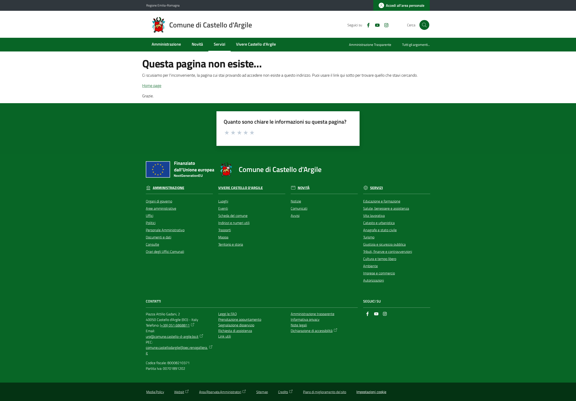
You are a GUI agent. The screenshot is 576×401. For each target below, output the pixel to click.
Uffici (149, 215)
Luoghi (223, 201)
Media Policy (155, 391)
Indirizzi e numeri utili (234, 222)
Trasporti (224, 230)
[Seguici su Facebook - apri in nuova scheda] (366, 24)
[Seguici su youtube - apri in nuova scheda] (375, 24)
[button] (424, 25)
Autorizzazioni (373, 280)
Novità (304, 187)
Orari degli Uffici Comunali (165, 251)
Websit (179, 391)
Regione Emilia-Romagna (163, 5)
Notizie (296, 201)
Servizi (376, 187)
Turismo (368, 237)
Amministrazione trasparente (312, 313)
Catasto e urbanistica (379, 222)
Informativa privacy (305, 319)
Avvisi (295, 215)
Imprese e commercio (379, 273)
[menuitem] (166, 44)
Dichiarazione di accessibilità (312, 330)
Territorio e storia (230, 244)
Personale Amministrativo (165, 230)
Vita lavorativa (374, 215)
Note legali (299, 325)
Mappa (223, 237)
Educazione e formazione (381, 201)
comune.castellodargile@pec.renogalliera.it (177, 350)
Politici (150, 222)
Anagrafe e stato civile (380, 230)
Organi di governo (159, 201)
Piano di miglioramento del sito (324, 391)
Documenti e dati (158, 237)
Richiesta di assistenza (235, 330)
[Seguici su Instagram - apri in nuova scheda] (384, 24)
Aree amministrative (161, 208)
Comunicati (299, 208)
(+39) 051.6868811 (175, 325)
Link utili (224, 336)
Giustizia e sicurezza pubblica (384, 244)
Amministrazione (168, 187)
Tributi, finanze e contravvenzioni (387, 251)
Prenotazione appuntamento (239, 319)
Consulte (152, 244)
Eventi (223, 208)
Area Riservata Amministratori (220, 391)
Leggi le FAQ (227, 313)
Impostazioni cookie (371, 391)
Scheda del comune (233, 215)
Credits (283, 391)
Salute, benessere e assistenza (386, 208)
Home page (151, 85)
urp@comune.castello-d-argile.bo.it (172, 336)
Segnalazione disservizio (236, 325)
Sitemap (262, 391)
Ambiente (370, 266)
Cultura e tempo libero (379, 258)
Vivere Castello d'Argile (240, 187)
